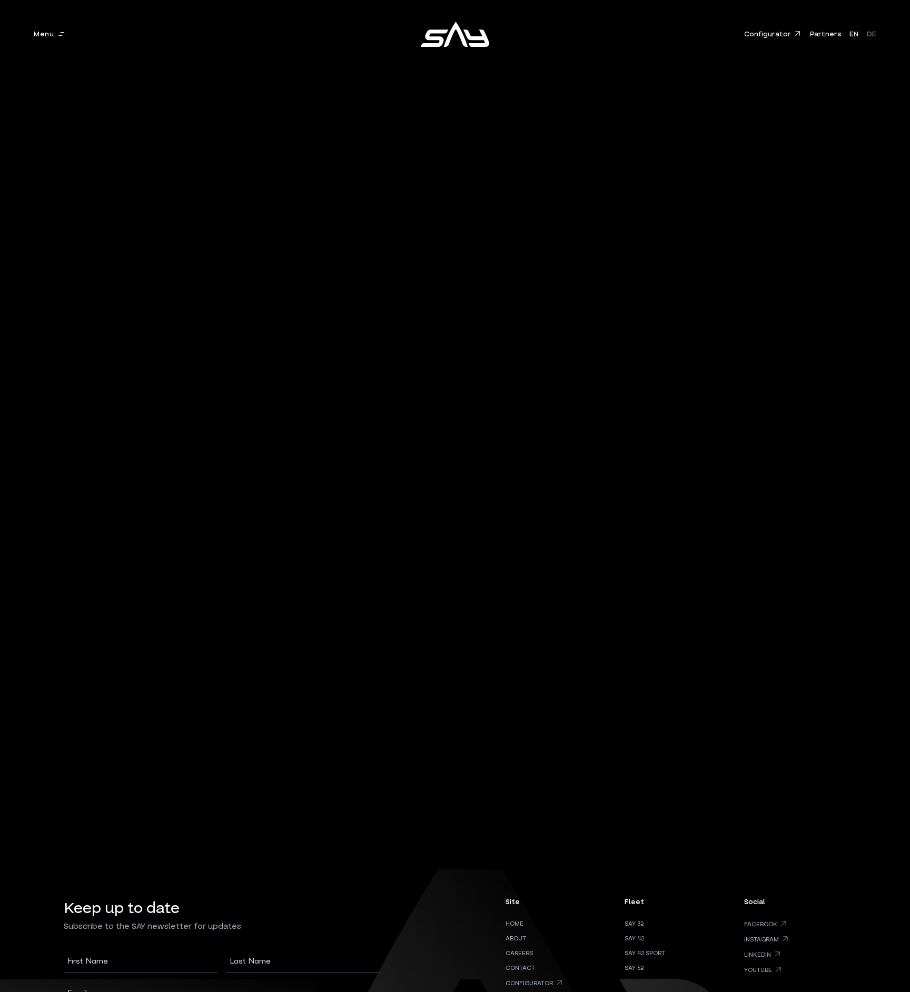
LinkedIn (757, 954)
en (853, 34)
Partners (825, 34)
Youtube (758, 970)
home (514, 924)
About (516, 939)
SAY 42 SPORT (645, 953)
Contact (520, 968)
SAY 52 (634, 968)
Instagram (761, 939)
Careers (519, 953)
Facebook (760, 924)
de (871, 34)
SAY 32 (634, 924)
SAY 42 (634, 939)
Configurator (767, 34)
